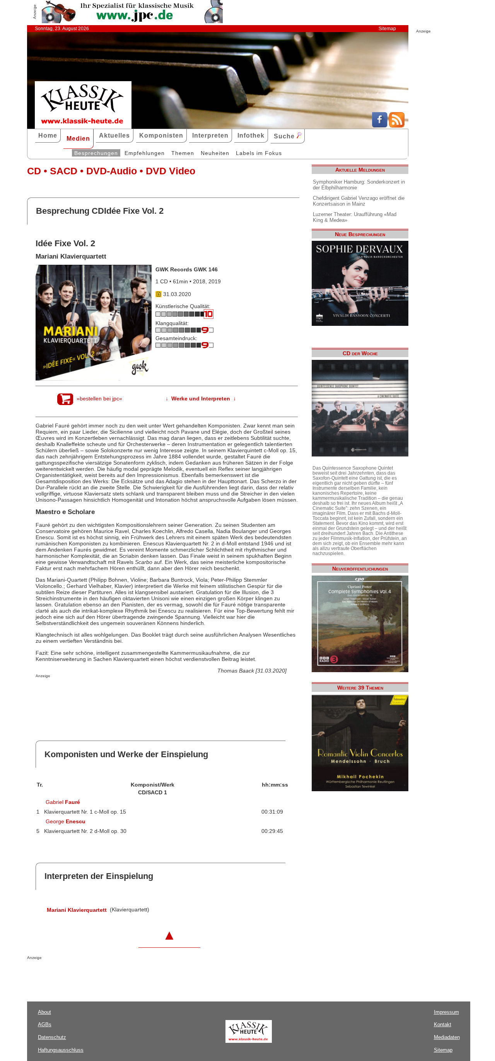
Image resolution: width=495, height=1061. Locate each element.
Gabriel (63, 802)
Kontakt (442, 1024)
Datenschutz (52, 1037)
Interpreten (210, 135)
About (44, 1012)
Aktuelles (114, 135)
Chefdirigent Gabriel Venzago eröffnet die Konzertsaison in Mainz (359, 201)
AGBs (44, 1024)
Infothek (251, 135)
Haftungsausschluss (61, 1050)
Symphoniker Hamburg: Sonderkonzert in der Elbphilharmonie (359, 185)
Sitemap (387, 28)
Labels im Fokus (259, 153)
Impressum (446, 1012)
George (65, 821)
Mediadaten (447, 1037)
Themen (182, 153)
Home (47, 135)
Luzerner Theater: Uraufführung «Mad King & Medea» (354, 217)
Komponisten (161, 135)
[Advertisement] (126, 693)
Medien (78, 138)
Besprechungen (96, 153)
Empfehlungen (145, 153)
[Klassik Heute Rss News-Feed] (397, 126)
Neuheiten (215, 153)
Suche (285, 136)
